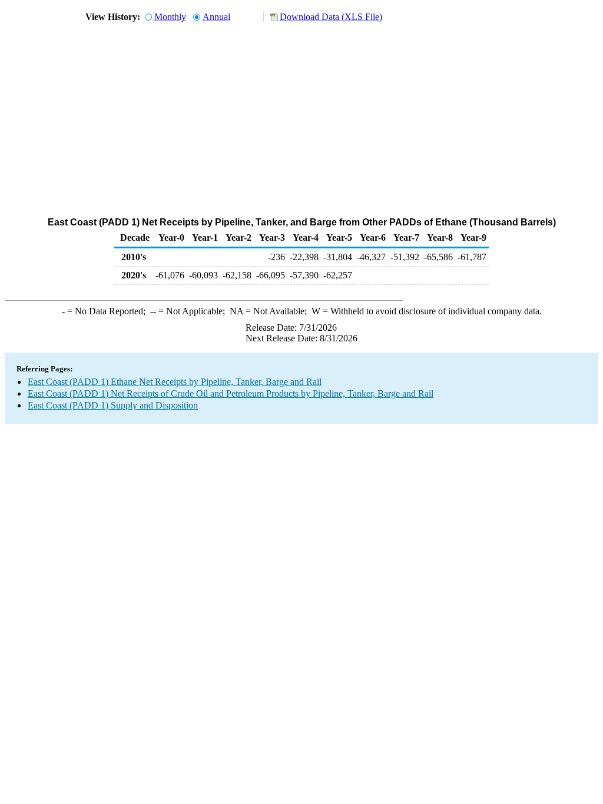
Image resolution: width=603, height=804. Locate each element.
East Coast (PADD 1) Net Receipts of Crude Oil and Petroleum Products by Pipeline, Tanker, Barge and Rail (230, 393)
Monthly (170, 17)
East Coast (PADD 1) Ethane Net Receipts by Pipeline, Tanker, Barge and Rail (175, 382)
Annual (216, 17)
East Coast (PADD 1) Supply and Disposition (113, 405)
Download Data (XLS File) (331, 17)
